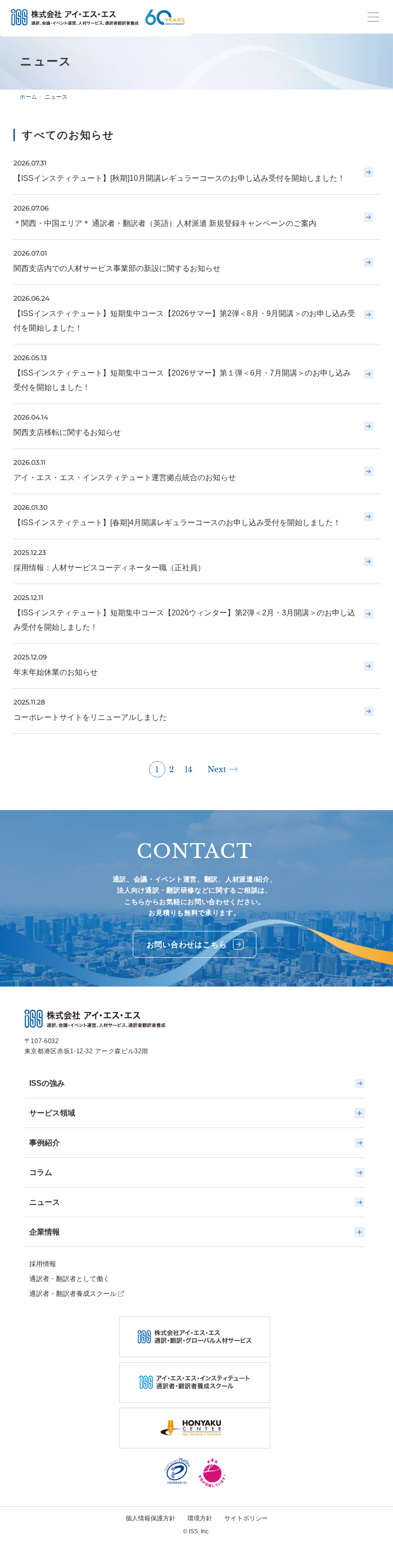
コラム (40, 1172)
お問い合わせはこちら (187, 945)
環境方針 (199, 1518)
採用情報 (42, 1264)
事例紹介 (44, 1143)
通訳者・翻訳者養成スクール (72, 1293)
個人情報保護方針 (150, 1518)
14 (188, 769)
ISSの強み (47, 1083)
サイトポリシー (246, 1518)
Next (217, 769)
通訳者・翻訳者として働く (69, 1278)
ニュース (44, 1202)
